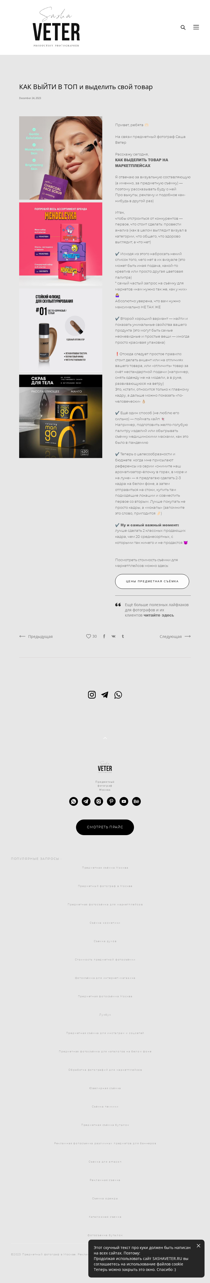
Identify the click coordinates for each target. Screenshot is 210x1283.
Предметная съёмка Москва (105, 868)
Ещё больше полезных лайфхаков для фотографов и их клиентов (157, 610)
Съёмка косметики (105, 923)
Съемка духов (105, 941)
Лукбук (105, 1015)
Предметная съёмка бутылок (105, 1125)
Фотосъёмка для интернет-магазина (105, 978)
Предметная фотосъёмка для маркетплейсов (105, 904)
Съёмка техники (105, 1107)
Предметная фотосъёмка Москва (105, 996)
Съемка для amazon (105, 1162)
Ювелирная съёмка (105, 1088)
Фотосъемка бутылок (105, 1235)
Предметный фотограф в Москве (105, 886)
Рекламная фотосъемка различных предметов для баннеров (105, 1143)
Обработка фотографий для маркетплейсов (105, 1070)
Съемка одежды (105, 1198)
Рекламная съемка (105, 1180)
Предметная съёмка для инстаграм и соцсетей (105, 1033)
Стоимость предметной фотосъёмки (105, 960)
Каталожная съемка (105, 1217)
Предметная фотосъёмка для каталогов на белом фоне (105, 1051)
